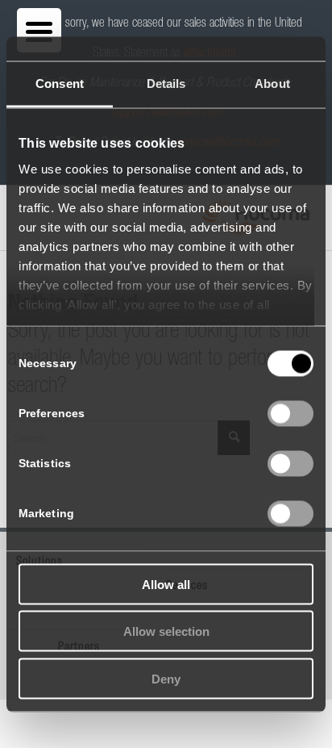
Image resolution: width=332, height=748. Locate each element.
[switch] (290, 413)
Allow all (166, 584)
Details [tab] (166, 83)
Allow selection (166, 631)
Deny (166, 678)
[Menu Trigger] (39, 30)
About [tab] (272, 83)
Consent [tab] (59, 83)
